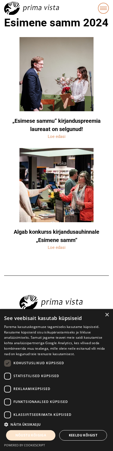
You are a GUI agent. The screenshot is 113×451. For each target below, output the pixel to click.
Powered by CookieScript (24, 445)
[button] (56, 424)
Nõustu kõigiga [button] (30, 435)
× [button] (107, 315)
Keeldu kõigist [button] (83, 435)
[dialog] (56, 380)
